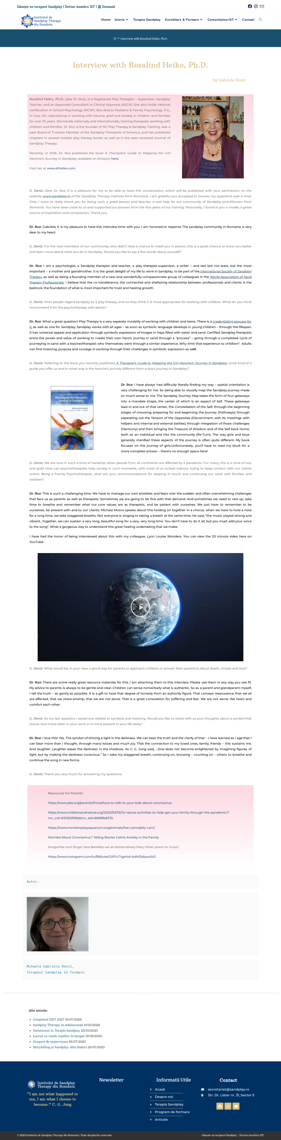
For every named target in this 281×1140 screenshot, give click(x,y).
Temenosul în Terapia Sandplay (56, 1030)
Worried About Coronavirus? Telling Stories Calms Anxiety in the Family (103, 837)
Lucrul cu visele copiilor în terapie (59, 1036)
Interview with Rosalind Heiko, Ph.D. (144, 38)
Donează (108, 7)
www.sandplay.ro (56, 196)
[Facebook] (219, 1106)
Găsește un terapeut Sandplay (39, 7)
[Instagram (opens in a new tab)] (255, 6)
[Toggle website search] (260, 19)
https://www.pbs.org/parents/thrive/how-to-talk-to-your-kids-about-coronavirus (110, 803)
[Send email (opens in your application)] (261, 6)
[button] (140, 607)
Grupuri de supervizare (50, 1042)
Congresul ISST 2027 (48, 1019)
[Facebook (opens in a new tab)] (249, 6)
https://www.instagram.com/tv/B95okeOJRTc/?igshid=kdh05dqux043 (102, 857)
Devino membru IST (80, 7)
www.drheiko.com (61, 168)
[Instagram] (227, 1106)
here (114, 159)
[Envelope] (235, 1106)
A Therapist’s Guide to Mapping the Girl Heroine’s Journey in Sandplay (171, 363)
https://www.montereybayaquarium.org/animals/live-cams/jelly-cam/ (101, 828)
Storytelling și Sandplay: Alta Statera (60, 1047)
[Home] (115, 38)
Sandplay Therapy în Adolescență (58, 1025)
